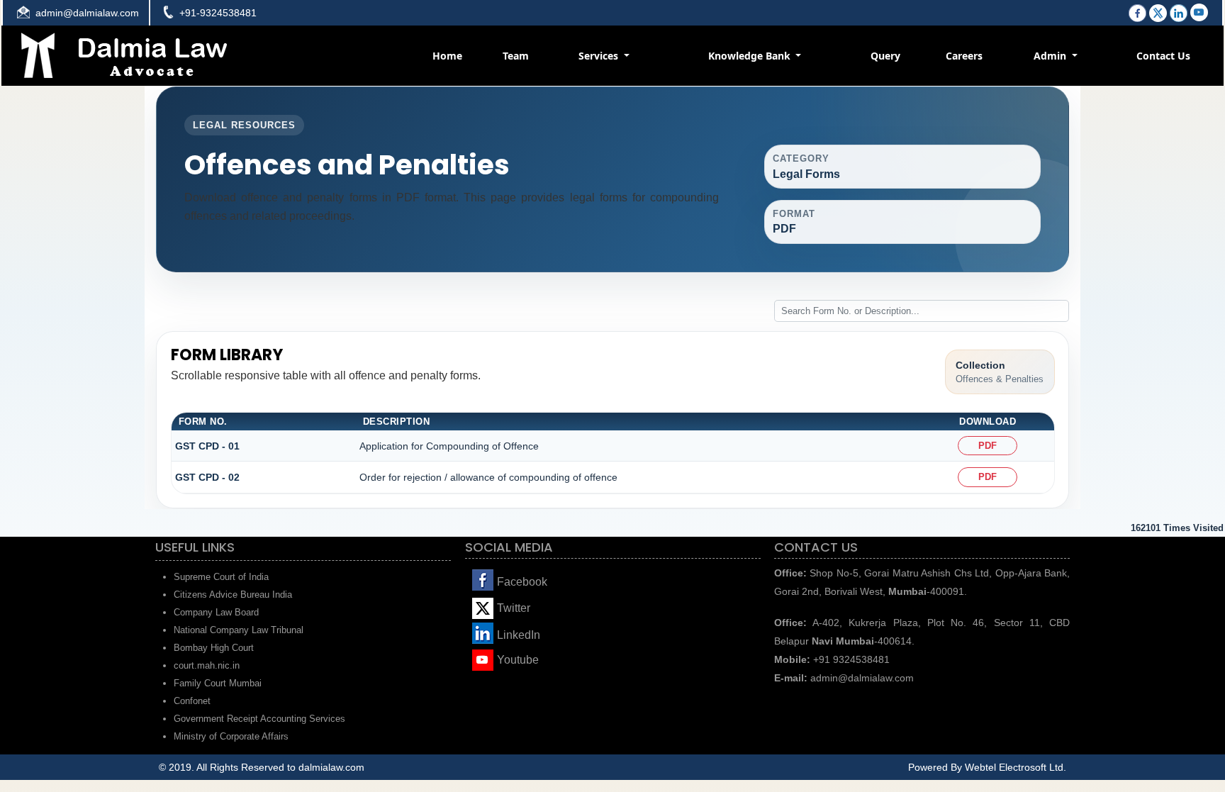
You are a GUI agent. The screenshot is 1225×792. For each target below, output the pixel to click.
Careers (964, 55)
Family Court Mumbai (218, 683)
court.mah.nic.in (207, 665)
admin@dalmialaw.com (87, 12)
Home (447, 55)
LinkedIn (518, 635)
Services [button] (599, 55)
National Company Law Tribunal (238, 630)
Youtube (518, 660)
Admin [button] (1051, 55)
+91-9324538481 (218, 12)
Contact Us (1163, 55)
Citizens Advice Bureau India (233, 594)
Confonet (192, 701)
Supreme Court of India (221, 576)
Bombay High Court (214, 647)
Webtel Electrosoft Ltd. (1015, 767)
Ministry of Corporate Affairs (231, 736)
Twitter (513, 608)
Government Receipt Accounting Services (259, 718)
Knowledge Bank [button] (750, 55)
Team (516, 55)
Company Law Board (216, 612)
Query (885, 55)
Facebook (522, 582)
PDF (987, 445)
